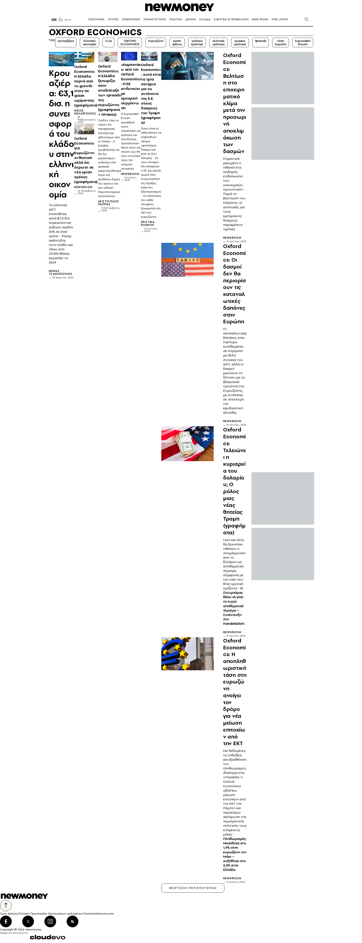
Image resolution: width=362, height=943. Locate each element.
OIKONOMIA (96, 19)
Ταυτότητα (90, 913)
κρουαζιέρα (66, 41)
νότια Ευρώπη (280, 42)
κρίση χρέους (177, 42)
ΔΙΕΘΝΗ (190, 19)
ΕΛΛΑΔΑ (205, 19)
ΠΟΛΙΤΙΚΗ (175, 19)
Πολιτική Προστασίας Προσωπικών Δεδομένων (50, 913)
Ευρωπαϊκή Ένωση (302, 42)
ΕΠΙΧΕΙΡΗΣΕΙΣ (131, 19)
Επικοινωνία (105, 913)
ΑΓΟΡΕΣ (113, 19)
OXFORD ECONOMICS (129, 42)
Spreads (260, 41)
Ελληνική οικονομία (89, 42)
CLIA (108, 41)
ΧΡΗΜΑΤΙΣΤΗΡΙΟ (155, 19)
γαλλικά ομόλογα (197, 42)
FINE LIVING (280, 19)
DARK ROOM (260, 19)
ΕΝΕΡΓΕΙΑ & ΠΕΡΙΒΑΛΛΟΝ (231, 19)
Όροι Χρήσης (9, 913)
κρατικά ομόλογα (240, 42)
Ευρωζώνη (155, 41)
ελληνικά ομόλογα (218, 42)
